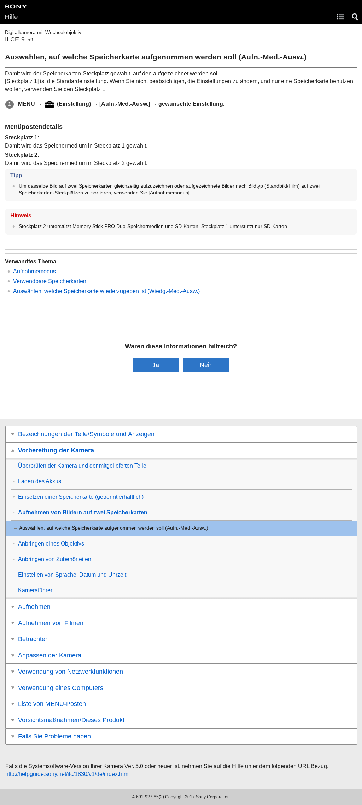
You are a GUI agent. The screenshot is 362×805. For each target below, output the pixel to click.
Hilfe (11, 17)
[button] (355, 17)
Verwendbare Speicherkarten (49, 281)
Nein (206, 365)
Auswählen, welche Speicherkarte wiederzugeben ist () (106, 291)
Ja (155, 365)
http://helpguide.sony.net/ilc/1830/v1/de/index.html (67, 774)
